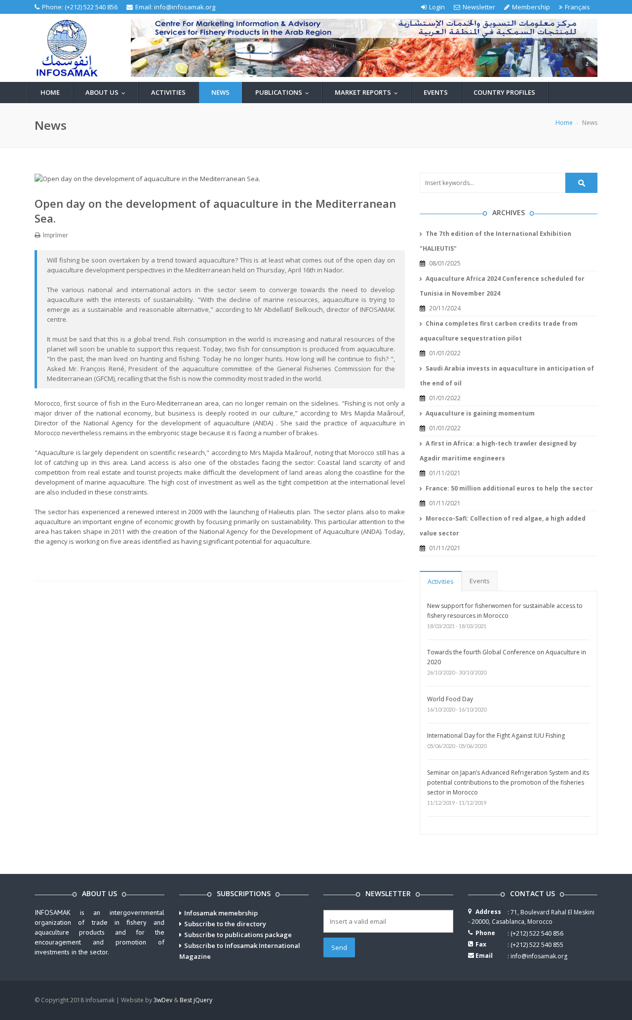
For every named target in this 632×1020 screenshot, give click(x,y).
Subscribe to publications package (238, 934)
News (220, 92)
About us (107, 92)
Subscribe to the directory (225, 923)
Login (437, 6)
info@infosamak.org (184, 6)
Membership (531, 6)
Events (436, 92)
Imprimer (55, 235)
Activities (168, 92)
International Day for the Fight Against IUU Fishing (496, 735)
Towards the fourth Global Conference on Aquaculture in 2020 (506, 657)
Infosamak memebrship (221, 912)
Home (50, 92)
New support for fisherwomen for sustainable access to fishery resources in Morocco (505, 611)
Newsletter (479, 6)
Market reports (368, 92)
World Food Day (450, 699)
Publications (284, 92)
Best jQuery (196, 1000)
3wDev (163, 1000)
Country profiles (504, 92)
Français (577, 6)
